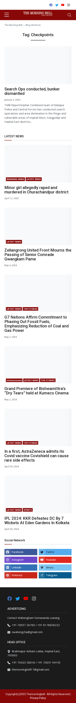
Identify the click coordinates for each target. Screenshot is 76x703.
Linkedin (16, 567)
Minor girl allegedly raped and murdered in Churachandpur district (36, 189)
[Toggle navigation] (69, 15)
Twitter (50, 552)
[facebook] (9, 598)
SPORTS (27, 509)
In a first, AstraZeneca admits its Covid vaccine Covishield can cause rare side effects (36, 456)
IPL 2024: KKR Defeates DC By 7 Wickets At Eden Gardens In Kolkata (36, 520)
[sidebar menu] (6, 15)
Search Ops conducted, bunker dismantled (32, 91)
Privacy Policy (38, 698)
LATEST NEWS (33, 179)
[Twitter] (18, 598)
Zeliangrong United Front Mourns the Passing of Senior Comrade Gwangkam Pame (37, 254)
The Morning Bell (13, 24)
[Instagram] (34, 598)
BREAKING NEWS (15, 179)
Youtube (51, 559)
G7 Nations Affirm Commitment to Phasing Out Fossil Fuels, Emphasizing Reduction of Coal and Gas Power (36, 324)
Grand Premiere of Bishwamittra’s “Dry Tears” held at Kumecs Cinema (36, 390)
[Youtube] (26, 598)
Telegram (51, 575)
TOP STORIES (30, 308)
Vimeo (49, 567)
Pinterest (17, 575)
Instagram (18, 559)
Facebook (17, 552)
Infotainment (14, 380)
